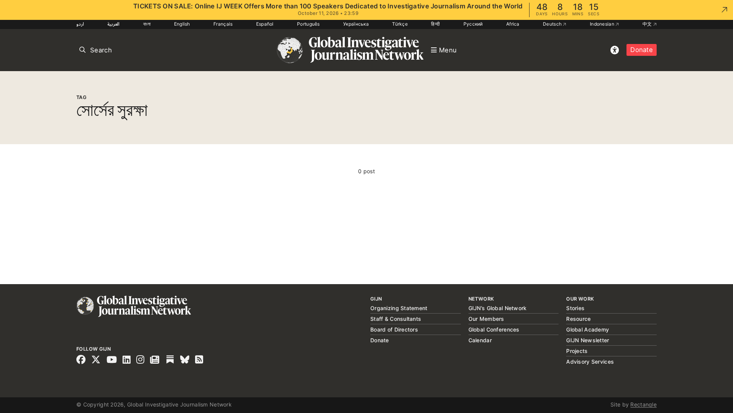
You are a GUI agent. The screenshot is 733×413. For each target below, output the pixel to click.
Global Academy (587, 329)
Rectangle (643, 404)
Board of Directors (394, 329)
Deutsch (553, 24)
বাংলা (147, 24)
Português (308, 24)
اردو (80, 24)
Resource (578, 318)
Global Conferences (494, 329)
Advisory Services (590, 361)
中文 (648, 24)
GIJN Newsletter (587, 340)
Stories (575, 308)
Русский (473, 24)
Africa (513, 24)
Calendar (480, 340)
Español (265, 24)
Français (222, 24)
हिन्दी (435, 24)
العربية (113, 24)
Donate (641, 50)
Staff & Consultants (395, 318)
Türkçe (400, 24)
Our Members (486, 318)
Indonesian (602, 24)
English (182, 24)
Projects (577, 351)
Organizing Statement (399, 308)
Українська (356, 24)
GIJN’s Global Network (497, 308)
